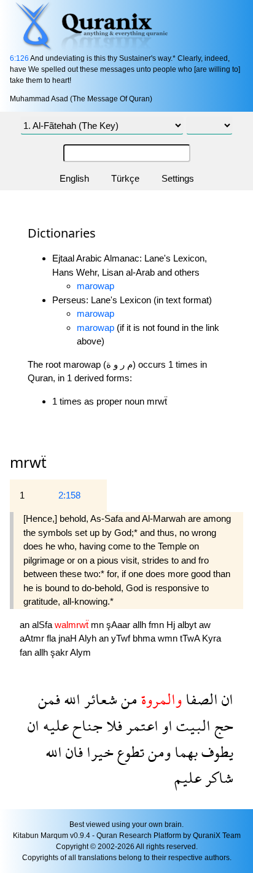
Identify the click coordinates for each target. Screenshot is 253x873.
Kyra (211, 638)
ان (225, 698)
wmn (169, 638)
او (165, 725)
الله (70, 698)
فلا (112, 725)
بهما (184, 751)
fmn (157, 624)
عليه (54, 725)
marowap (95, 286)
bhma (145, 638)
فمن (49, 698)
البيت (192, 725)
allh (141, 624)
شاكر (217, 777)
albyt (188, 624)
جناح (86, 725)
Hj (171, 624)
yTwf (122, 638)
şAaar (119, 624)
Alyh (89, 638)
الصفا (200, 698)
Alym (80, 652)
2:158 (69, 495)
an (26, 624)
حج (222, 725)
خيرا (98, 751)
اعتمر (140, 725)
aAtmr (33, 638)
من (127, 698)
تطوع (129, 751)
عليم (187, 777)
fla (52, 638)
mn (98, 624)
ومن (157, 751)
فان (72, 751)
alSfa (43, 624)
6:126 (19, 58)
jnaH (68, 638)
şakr (60, 652)
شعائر (98, 698)
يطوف (215, 751)
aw (205, 624)
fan (27, 652)
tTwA (191, 638)
